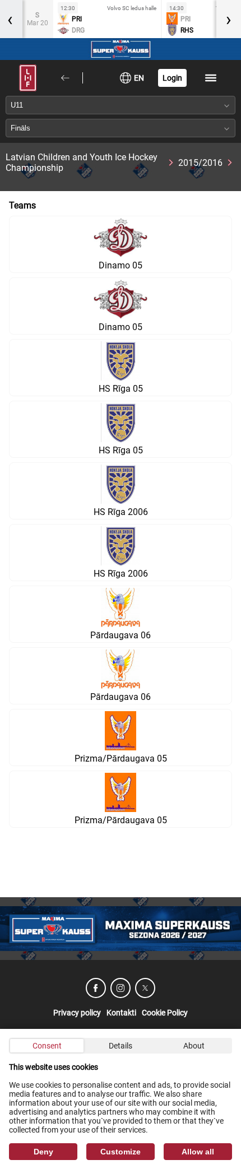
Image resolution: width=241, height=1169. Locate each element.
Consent (47, 1045)
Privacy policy (77, 1012)
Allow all (198, 1151)
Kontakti (121, 1012)
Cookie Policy (165, 1012)
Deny (43, 1151)
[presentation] (228, 19)
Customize (120, 1151)
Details (120, 1045)
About (194, 1045)
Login (172, 77)
